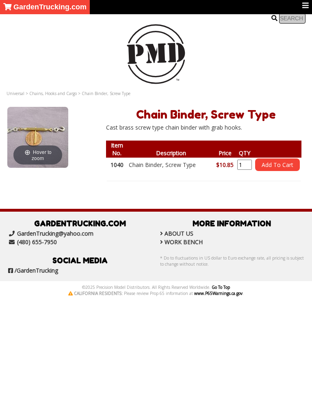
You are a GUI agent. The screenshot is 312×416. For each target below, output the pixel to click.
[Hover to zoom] (37, 136)
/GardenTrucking (36, 270)
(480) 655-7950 (37, 242)
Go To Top (221, 287)
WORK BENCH (184, 242)
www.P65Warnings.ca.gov (218, 293)
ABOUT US (179, 233)
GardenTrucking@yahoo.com (55, 233)
